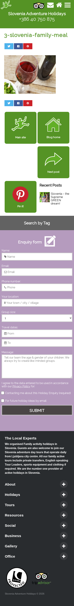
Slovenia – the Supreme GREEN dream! (60, 198)
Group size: (9, 312)
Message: (8, 352)
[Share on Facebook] (18, 46)
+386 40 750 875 (37, 19)
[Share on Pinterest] (27, 46)
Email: (5, 266)
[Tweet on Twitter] (8, 46)
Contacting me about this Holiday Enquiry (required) (37, 393)
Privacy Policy (21, 386)
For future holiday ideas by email (25, 400)
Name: (6, 250)
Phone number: (11, 281)
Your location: (10, 296)
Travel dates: (10, 327)
